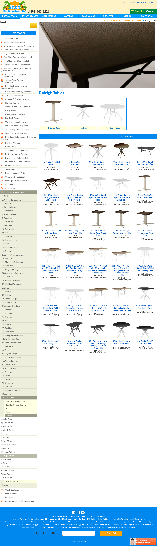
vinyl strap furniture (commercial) (17, 49)
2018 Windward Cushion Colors (58, 519)
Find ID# (111, 533)
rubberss (7, 346)
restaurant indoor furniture (14, 154)
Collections (49, 16)
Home (125, 2)
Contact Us (147, 16)
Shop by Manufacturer (113, 20)
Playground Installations (43, 524)
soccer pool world (11, 357)
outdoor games (10, 103)
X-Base (83, 128)
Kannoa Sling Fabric (123, 522)
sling (8, 408)
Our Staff (108, 16)
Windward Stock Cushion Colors (121, 527)
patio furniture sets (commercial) (17, 91)
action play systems (11, 200)
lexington (5, 437)
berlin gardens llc (10, 221)
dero (5, 243)
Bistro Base (54, 128)
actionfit (7, 203)
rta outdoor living (11, 342)
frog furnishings (10, 269)
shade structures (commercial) (16, 106)
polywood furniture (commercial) (17, 501)
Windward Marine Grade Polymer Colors (89, 527)
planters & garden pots (13, 173)
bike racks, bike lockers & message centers (18, 138)
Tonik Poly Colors (115, 524)
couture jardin (9, 240)
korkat (6, 291)
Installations (9, 16)
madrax (7, 309)
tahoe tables (6, 474)
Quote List (140, 11)
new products (9, 493)
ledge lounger (9, 298)
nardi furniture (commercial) (15, 61)
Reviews (90, 524)
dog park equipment (12, 118)
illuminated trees (10, 38)
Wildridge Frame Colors (134, 524)
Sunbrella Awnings (19, 519)
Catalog (68, 16)
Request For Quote (65, 516)
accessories (8, 184)
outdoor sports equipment (14, 125)
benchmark (8, 218)
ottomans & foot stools (13, 177)
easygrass (7, 258)
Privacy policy (80, 524)
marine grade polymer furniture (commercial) (16, 69)
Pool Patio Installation (63, 524)
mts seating (8, 313)
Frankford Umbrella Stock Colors (28, 522)
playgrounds (8, 110)
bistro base (6, 459)
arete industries (9, 207)
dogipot (7, 251)
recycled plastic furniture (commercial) (14, 87)
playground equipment (13, 335)
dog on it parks (10, 247)
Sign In (132, 2)
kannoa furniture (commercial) (15, 65)
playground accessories (13, 114)
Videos (127, 16)
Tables (139, 20)
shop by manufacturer (12, 192)
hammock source (11, 280)
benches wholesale (11, 143)
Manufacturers (29, 16)
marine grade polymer (15, 401)
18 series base (7, 467)
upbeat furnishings (11, 390)
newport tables (8, 452)
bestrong (7, 225)
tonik (6, 375)
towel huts (8, 169)
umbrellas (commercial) (13, 42)
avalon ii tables (7, 430)
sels (5, 350)
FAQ (144, 2)
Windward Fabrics (63, 527)
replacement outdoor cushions (16, 158)
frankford (8, 266)
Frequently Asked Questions (55, 522)
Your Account (79, 516)
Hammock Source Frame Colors (81, 522)
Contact (151, 2)
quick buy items (10, 490)
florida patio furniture (13, 262)
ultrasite (7, 386)
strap (8, 412)
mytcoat (7, 317)
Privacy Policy (100, 516)
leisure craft (9, 302)
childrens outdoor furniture (15, 150)
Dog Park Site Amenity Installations (124, 519)
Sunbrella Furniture (36, 519)
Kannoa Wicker (139, 522)
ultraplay (7, 383)
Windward (129, 20)
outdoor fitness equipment (14, 122)
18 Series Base (113, 128)
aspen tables (6, 426)
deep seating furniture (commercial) (18, 46)
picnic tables (8, 146)
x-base (4, 463)
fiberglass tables (8, 434)
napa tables (6, 448)
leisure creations (11, 306)
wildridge (7, 394)
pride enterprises (11, 339)
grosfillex (7, 276)
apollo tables (7, 422)
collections (8, 188)
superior (7, 372)
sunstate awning (10, 368)
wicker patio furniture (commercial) (12, 81)
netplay (7, 324)
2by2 (5, 196)
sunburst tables (8, 470)
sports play (8, 364)
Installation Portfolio (105, 522)
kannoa (6, 288)
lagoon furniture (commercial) (15, 53)
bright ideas (8, 229)
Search (139, 2)
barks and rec (9, 214)
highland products (11, 284)
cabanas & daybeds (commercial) (17, 99)
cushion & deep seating (16, 405)
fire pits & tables (13, 481)
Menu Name (26, 524)
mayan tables (7, 441)
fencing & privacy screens (14, 180)
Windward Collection (45, 527)
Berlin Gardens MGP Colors (85, 519)
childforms (8, 236)
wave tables (6, 477)
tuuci (6, 379)
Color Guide (88, 16)
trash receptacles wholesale (15, 129)
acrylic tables (7, 419)
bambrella (7, 210)
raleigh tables (7, 455)
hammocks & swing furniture (15, 162)
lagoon (6, 295)
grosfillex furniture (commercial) (16, 57)
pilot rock (8, 331)
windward (8, 397)
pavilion (7, 328)
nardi (6, 321)
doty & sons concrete (13, 255)
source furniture (10, 361)
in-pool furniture (10, 165)
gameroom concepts (12, 273)
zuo (5, 485)
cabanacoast (9, 233)
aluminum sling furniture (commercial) (13, 75)
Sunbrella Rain (101, 524)
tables (9, 415)
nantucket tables (8, 444)
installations (8, 497)
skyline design (9, 354)
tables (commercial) (12, 95)
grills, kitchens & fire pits (14, 133)
